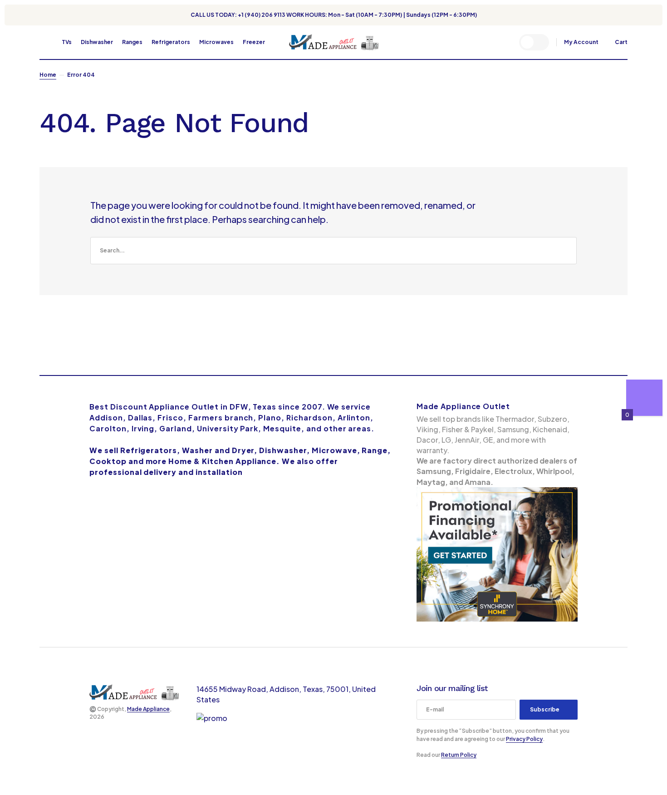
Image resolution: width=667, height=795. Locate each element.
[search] (333, 250)
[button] (43, 42)
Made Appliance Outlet (463, 406)
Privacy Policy (524, 739)
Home (47, 74)
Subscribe (544, 709)
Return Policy (458, 754)
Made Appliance (148, 709)
